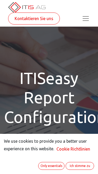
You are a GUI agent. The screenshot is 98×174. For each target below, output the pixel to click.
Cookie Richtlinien (73, 149)
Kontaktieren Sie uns (34, 18)
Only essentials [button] (51, 165)
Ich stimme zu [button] (80, 165)
